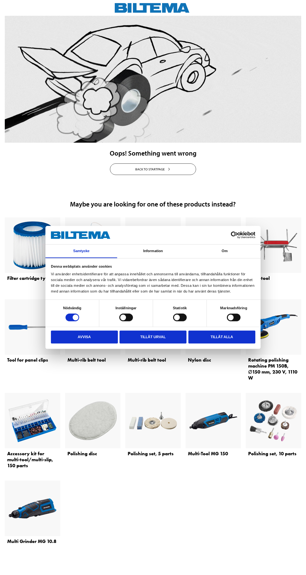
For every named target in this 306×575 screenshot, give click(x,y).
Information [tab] (153, 251)
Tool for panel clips (27, 360)
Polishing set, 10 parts (272, 453)
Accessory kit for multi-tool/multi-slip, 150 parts (30, 459)
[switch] (126, 317)
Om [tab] (225, 251)
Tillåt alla (222, 337)
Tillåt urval (153, 337)
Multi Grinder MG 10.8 (31, 541)
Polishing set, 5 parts (151, 453)
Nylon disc (199, 360)
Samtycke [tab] (81, 251)
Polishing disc (82, 453)
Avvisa (84, 337)
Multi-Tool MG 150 (208, 453)
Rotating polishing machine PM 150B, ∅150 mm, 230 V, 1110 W (272, 369)
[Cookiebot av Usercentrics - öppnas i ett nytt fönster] (234, 235)
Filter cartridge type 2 (31, 278)
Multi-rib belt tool (86, 360)
